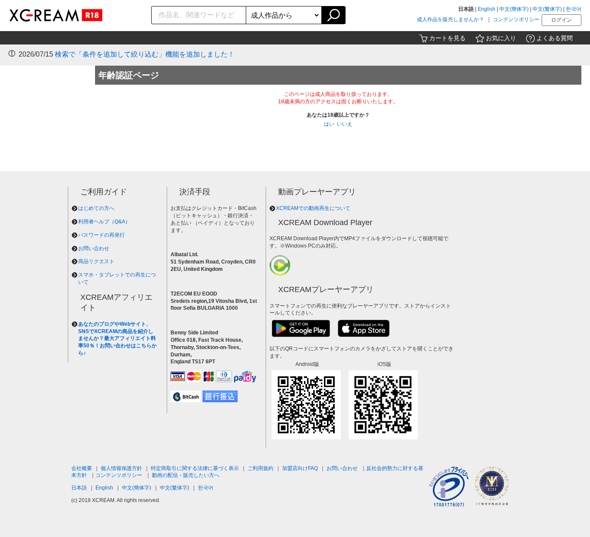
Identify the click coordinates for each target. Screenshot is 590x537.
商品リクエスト (96, 261)
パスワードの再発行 (101, 235)
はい (329, 124)
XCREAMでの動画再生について (313, 208)
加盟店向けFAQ (300, 468)
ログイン (561, 20)
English (486, 9)
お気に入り (501, 38)
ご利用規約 (260, 468)
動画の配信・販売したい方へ (185, 475)
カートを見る (447, 38)
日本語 (79, 488)
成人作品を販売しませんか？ (450, 19)
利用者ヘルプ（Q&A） (104, 222)
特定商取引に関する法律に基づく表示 (195, 468)
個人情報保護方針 (121, 468)
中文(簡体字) (514, 9)
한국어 (573, 9)
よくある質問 (554, 38)
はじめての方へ (96, 208)
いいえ (344, 124)
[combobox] (199, 15)
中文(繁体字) (547, 9)
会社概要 (81, 468)
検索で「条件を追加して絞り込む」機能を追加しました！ (145, 54)
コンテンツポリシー (516, 19)
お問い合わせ (93, 248)
